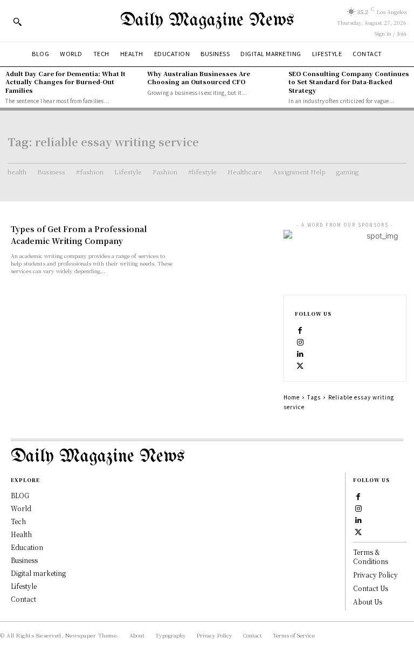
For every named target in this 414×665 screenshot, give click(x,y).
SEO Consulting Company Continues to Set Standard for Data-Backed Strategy (348, 81)
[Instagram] (300, 341)
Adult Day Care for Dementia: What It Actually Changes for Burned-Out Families (65, 81)
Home (292, 397)
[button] (17, 21)
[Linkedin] (300, 353)
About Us (367, 601)
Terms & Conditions (370, 556)
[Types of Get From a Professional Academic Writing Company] (229, 246)
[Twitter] (300, 364)
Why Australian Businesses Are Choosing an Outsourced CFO (198, 77)
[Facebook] (300, 329)
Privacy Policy (375, 574)
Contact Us (370, 588)
